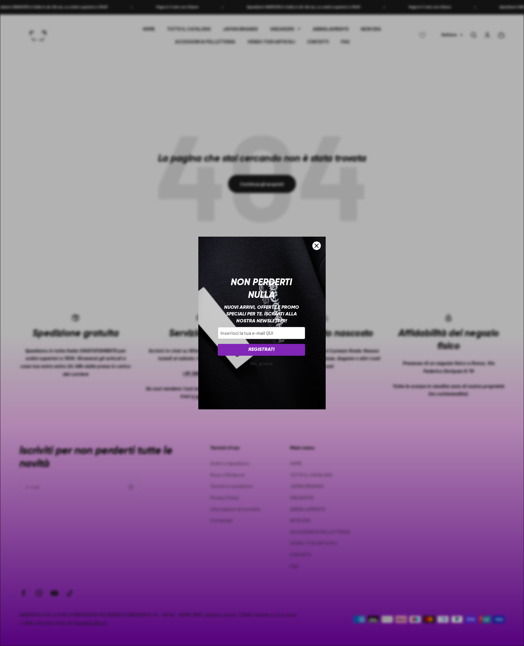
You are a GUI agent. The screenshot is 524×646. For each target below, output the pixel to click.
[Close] (316, 245)
